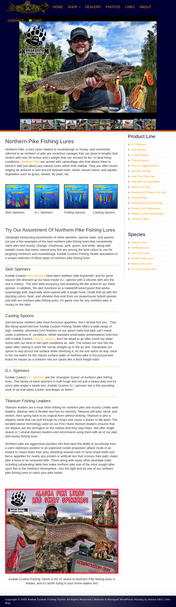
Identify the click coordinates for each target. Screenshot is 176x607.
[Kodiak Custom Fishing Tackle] (28, 13)
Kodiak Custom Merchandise (147, 213)
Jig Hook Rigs (139, 197)
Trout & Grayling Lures (144, 268)
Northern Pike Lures (142, 258)
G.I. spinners (36, 377)
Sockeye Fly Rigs (141, 170)
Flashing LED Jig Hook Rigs (147, 202)
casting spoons (44, 339)
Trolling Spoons (139, 160)
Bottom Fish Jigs (140, 186)
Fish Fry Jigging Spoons (144, 165)
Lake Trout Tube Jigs (143, 176)
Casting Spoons (140, 155)
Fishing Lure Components (145, 208)
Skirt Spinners (139, 149)
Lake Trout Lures (140, 252)
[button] (173, 18)
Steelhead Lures (140, 247)
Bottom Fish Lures (141, 263)
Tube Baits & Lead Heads (145, 181)
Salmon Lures (139, 242)
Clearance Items (140, 218)
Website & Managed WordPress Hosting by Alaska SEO (128, 599)
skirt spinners (36, 275)
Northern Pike (30, 161)
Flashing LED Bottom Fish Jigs (148, 192)
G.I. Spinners (138, 144)
